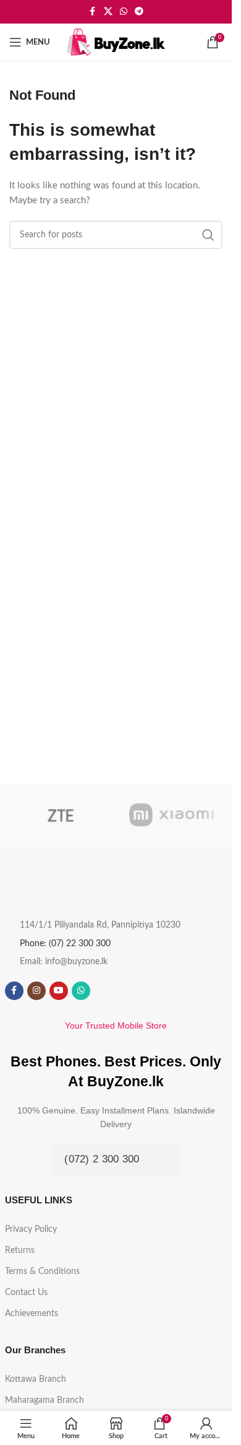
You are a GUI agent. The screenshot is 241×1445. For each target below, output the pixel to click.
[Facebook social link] (92, 11)
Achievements (31, 1313)
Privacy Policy (31, 1229)
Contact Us (26, 1292)
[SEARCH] (208, 235)
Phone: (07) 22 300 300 (65, 943)
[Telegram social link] (139, 11)
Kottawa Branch (35, 1379)
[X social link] (108, 11)
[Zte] (60, 815)
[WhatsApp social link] (123, 11)
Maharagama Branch (44, 1400)
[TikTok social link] (103, 991)
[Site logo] (116, 41)
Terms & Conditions (42, 1271)
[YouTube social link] (58, 991)
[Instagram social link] (36, 991)
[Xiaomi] (171, 815)
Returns (20, 1250)
